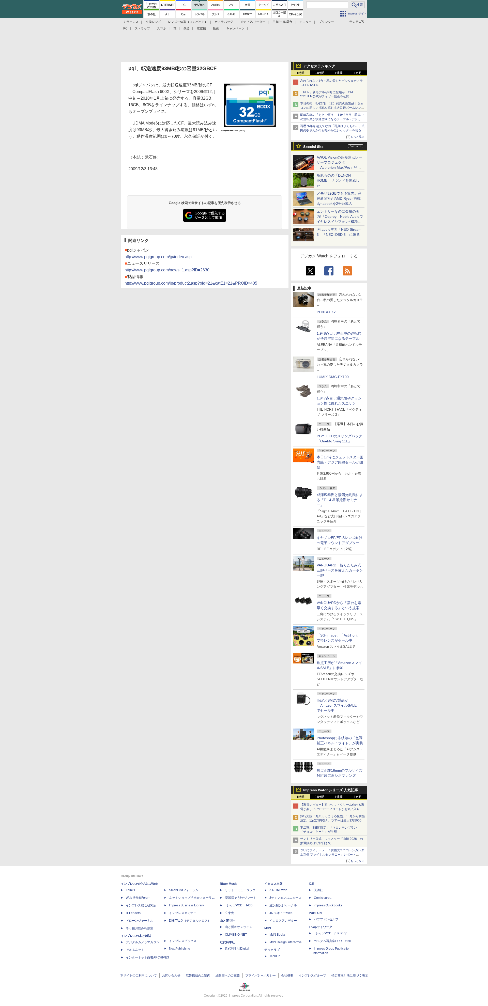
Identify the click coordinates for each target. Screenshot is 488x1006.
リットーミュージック (240, 890)
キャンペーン (235, 28)
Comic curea (322, 898)
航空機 (201, 28)
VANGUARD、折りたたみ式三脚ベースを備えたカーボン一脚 (340, 570)
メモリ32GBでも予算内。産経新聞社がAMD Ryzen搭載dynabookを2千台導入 (339, 198)
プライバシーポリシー (260, 975)
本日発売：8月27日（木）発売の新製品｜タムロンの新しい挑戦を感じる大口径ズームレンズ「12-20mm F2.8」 (332, 108)
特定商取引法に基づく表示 (349, 975)
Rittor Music (228, 884)
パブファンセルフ (326, 919)
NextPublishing (179, 948)
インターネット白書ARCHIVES (147, 957)
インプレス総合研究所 (141, 905)
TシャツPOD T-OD (239, 905)
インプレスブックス (182, 941)
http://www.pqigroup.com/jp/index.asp (158, 257)
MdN (267, 928)
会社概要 (287, 975)
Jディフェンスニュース (285, 898)
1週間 (339, 73)
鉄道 (187, 28)
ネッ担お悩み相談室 (139, 928)
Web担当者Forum (138, 898)
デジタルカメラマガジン (142, 942)
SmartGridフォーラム (183, 890)
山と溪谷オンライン (238, 927)
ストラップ (142, 28)
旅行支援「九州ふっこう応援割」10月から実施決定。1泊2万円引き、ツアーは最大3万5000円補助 (332, 820)
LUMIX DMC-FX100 (333, 377)
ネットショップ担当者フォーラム (192, 898)
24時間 (319, 73)
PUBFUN (315, 913)
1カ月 (358, 73)
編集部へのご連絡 (228, 975)
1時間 (300, 73)
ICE (311, 884)
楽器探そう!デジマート (240, 898)
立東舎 (229, 913)
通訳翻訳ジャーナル (283, 905)
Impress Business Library (186, 905)
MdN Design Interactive (285, 942)
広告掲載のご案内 (198, 975)
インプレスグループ (312, 975)
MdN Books (277, 934)
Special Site (313, 147)
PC (125, 28)
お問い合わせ (171, 975)
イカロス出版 (273, 884)
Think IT (131, 890)
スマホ (161, 28)
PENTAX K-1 (327, 312)
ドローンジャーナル (139, 920)
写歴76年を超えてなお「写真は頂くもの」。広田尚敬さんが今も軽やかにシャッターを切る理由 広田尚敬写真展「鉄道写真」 (332, 130)
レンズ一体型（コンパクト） (188, 22)
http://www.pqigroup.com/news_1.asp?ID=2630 (167, 270)
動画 (216, 28)
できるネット (135, 950)
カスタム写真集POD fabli (332, 941)
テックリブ (272, 950)
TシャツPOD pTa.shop (330, 933)
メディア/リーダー (252, 22)
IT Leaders (133, 913)
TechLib (274, 956)
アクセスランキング (319, 66)
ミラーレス (131, 22)
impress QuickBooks (328, 905)
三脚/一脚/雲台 (282, 22)
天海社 (318, 890)
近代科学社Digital (237, 948)
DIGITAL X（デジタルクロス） (190, 920)
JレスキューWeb (281, 913)
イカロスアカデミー (283, 920)
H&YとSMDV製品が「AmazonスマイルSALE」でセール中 (338, 705)
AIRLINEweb (278, 890)
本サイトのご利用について (138, 975)
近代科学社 (227, 942)
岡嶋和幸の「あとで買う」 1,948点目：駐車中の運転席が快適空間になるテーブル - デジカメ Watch (332, 119)
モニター (305, 22)
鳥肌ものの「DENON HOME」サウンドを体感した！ (338, 180)
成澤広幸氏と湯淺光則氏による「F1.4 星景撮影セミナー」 (340, 500)
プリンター (326, 22)
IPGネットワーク (320, 927)
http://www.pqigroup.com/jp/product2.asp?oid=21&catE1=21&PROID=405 (191, 283)
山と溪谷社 (227, 920)
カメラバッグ (224, 22)
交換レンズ (153, 22)
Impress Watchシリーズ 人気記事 (330, 790)
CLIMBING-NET (236, 934)
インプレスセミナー (182, 913)
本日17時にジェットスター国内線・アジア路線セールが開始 (340, 462)
